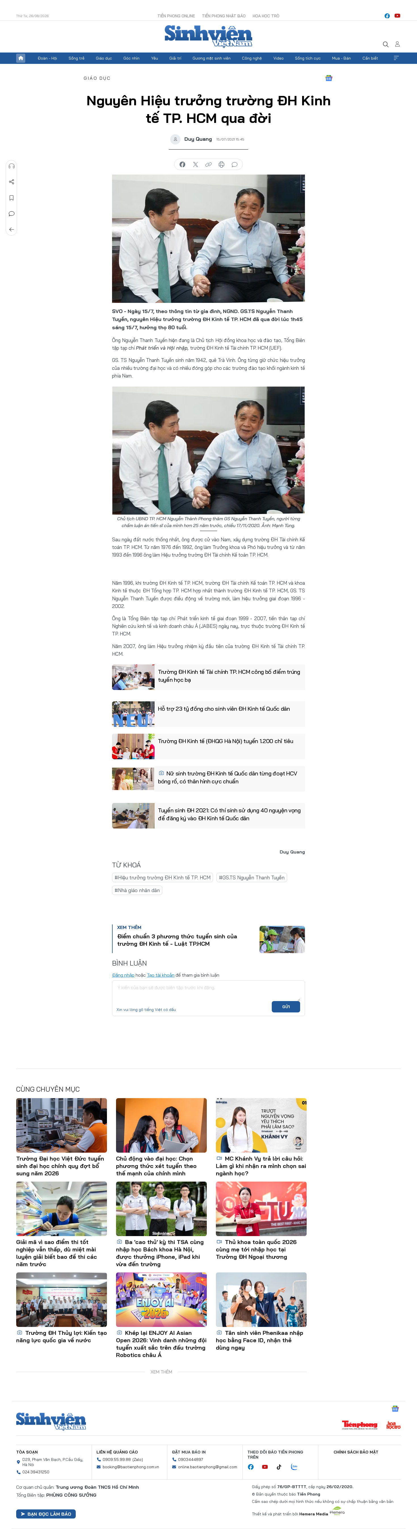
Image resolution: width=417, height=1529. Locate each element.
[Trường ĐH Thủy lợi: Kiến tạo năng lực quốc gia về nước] (61, 1299)
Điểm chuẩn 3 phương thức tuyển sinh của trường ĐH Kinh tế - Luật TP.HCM (177, 940)
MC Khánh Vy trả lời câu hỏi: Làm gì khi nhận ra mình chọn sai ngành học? (261, 1166)
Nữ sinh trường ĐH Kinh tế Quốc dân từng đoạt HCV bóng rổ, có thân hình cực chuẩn (227, 777)
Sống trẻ (77, 58)
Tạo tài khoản (160, 975)
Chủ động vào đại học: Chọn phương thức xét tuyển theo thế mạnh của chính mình (156, 1166)
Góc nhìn (131, 58)
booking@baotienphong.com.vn (131, 1466)
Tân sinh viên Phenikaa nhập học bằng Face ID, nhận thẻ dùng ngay (259, 1340)
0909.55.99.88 (117, 1459)
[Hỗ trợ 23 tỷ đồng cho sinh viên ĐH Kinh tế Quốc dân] (133, 714)
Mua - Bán (341, 58)
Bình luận (11, 213)
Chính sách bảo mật (356, 1452)
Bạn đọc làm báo (49, 1514)
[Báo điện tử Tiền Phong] (359, 1426)
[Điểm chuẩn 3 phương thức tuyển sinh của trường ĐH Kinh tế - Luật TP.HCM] (282, 939)
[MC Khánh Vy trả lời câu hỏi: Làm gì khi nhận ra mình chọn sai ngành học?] (261, 1125)
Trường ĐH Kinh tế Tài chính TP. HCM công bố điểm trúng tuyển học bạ (229, 675)
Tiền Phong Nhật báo (224, 15)
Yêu (154, 58)
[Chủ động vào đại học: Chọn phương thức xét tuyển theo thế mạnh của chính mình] (161, 1125)
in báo (221, 164)
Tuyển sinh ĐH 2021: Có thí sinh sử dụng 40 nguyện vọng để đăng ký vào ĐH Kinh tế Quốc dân (229, 814)
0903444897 (190, 1459)
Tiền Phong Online (176, 15)
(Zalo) (137, 1459)
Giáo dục (104, 58)
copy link (208, 164)
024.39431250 (35, 1472)
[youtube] (397, 15)
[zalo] (297, 1467)
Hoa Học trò (266, 15)
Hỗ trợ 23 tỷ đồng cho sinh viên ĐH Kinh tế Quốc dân (224, 708)
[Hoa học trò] (393, 1426)
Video (278, 58)
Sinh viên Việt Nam (51, 1422)
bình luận (234, 164)
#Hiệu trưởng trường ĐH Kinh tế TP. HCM (162, 877)
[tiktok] (282, 1467)
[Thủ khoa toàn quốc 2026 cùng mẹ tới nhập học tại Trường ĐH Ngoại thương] (261, 1209)
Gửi (286, 1006)
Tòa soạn (27, 1452)
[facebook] (387, 15)
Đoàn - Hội (47, 58)
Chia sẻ (11, 182)
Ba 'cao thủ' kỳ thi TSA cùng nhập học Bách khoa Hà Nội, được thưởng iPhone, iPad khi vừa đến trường (160, 1253)
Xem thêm (396, 58)
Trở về (11, 229)
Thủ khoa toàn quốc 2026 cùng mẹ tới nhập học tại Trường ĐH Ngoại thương (256, 1249)
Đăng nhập (123, 975)
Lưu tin (11, 198)
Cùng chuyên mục (48, 1089)
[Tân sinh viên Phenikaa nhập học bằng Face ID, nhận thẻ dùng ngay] (261, 1299)
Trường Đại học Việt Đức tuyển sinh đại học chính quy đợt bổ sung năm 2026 (60, 1166)
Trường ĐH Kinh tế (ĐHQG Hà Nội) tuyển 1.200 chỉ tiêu (225, 740)
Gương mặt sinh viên (212, 58)
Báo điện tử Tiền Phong (208, 36)
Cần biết (370, 58)
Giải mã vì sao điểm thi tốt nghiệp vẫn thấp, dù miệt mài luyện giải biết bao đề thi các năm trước (56, 1253)
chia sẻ (182, 164)
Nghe (11, 166)
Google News (328, 78)
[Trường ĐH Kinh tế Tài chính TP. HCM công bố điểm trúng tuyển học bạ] (133, 677)
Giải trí (175, 58)
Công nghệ (252, 58)
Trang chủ (20, 58)
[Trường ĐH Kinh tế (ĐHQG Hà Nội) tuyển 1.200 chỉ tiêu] (133, 746)
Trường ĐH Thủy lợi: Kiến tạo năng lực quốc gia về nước (61, 1336)
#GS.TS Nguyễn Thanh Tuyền (252, 877)
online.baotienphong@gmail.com (207, 1466)
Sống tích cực (308, 58)
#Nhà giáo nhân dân (137, 890)
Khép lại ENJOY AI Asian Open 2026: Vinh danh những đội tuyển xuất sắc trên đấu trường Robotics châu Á (161, 1343)
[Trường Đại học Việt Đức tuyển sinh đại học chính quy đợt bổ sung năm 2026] (61, 1125)
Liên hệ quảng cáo (117, 1452)
